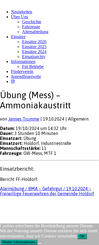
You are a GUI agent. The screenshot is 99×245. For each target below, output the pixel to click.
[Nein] (39, 243)
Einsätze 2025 (34, 46)
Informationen (23, 61)
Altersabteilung (35, 31)
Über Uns (19, 16)
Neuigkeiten (21, 11)
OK (82, 236)
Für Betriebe (33, 66)
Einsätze (18, 36)
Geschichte (31, 21)
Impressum (8, 204)
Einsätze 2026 (34, 41)
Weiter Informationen (18, 242)
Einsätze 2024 (34, 51)
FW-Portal (49, 204)
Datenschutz (29, 204)
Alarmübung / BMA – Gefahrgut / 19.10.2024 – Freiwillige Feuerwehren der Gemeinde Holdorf (47, 191)
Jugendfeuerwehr (26, 76)
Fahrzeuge (31, 26)
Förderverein (22, 71)
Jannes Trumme (23, 118)
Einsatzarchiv (33, 56)
